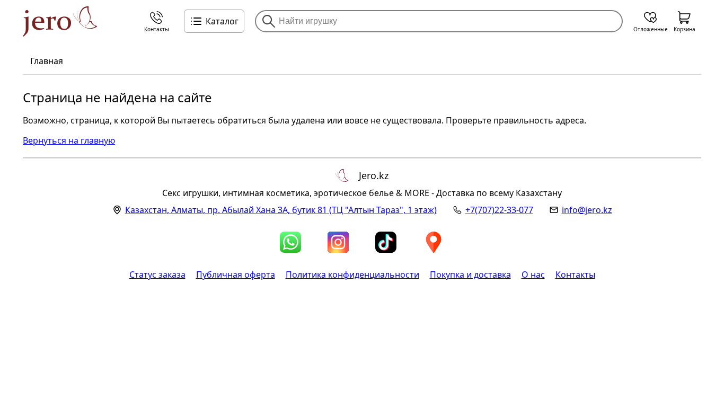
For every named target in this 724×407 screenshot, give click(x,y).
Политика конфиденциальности (352, 274)
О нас (533, 274)
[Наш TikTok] (385, 242)
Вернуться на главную (69, 140)
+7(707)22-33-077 (499, 210)
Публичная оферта (235, 274)
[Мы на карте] (433, 242)
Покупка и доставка (470, 274)
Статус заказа (157, 274)
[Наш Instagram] (338, 242)
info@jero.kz (587, 210)
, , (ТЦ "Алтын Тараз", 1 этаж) (281, 210)
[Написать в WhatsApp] (290, 242)
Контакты (575, 274)
